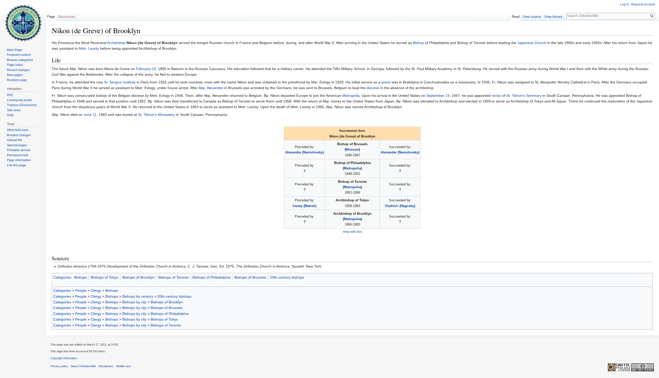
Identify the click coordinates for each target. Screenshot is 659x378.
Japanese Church (531, 43)
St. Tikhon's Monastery (156, 115)
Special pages (17, 145)
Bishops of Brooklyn (138, 277)
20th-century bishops (287, 277)
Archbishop (116, 43)
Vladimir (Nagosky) (400, 206)
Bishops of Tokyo (104, 277)
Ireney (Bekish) (304, 206)
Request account (643, 4)
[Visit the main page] (22, 20)
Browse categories (20, 60)
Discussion (66, 17)
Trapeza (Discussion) (22, 105)
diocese (373, 88)
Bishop (418, 43)
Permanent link (17, 155)
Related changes (19, 135)
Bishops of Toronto (173, 277)
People (80, 290)
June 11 (90, 115)
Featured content (19, 55)
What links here (18, 130)
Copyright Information (63, 358)
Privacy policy (59, 366)
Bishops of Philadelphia (211, 277)
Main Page (14, 50)
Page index (15, 65)
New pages (15, 75)
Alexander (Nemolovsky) (304, 152)
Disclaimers (106, 366)
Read (515, 17)
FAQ (10, 95)
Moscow (352, 149)
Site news (14, 110)
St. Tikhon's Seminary (524, 95)
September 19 (437, 95)
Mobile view (123, 366)
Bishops (80, 277)
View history (553, 17)
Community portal (19, 100)
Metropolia (351, 95)
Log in (624, 4)
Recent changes (18, 70)
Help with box (352, 231)
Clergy (96, 290)
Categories (62, 277)
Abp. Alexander (210, 88)
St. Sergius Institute (120, 82)
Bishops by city (134, 302)
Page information (19, 160)
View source (532, 17)
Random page (17, 80)
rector (496, 95)
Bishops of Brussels (250, 277)
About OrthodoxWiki (83, 366)
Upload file (14, 140)
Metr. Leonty (89, 48)
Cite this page (16, 165)
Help (10, 115)
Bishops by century (137, 296)
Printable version (19, 150)
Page (51, 17)
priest (386, 82)
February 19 (146, 69)
